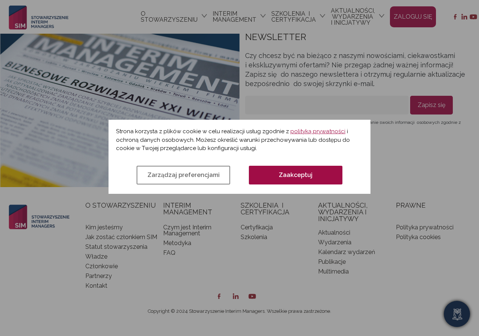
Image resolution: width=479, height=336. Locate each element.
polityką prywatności (317, 131)
